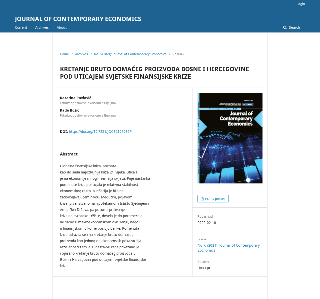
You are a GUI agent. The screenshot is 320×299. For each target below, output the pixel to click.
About (62, 27)
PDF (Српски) (214, 198)
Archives (42, 27)
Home (64, 54)
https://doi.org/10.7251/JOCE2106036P (100, 131)
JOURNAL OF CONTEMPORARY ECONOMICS (78, 18)
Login (301, 3)
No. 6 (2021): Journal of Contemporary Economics (130, 54)
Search (294, 27)
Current (21, 27)
